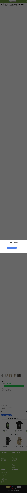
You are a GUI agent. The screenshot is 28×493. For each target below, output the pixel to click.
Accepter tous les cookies (11, 247)
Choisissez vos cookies (21, 247)
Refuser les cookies (21, 250)
